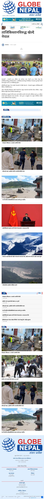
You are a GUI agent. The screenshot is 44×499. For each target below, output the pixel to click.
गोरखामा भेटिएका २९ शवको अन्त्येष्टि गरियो (11, 143)
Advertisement (11, 496)
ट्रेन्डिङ (3, 327)
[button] (41, 24)
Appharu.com (33, 497)
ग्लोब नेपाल (7, 44)
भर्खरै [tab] (4, 293)
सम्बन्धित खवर (5, 117)
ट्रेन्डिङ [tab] (39, 293)
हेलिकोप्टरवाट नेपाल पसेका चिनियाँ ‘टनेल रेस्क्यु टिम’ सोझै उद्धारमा (16, 320)
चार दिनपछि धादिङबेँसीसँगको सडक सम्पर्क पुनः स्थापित (13, 200)
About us (3, 497)
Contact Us (18, 497)
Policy (15, 496)
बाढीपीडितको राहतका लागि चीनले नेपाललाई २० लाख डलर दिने (15, 228)
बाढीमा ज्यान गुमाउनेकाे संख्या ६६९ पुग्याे (10, 301)
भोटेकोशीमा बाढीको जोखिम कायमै (9, 285)
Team (7, 496)
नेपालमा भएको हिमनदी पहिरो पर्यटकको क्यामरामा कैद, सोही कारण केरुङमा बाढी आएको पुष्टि (21, 256)
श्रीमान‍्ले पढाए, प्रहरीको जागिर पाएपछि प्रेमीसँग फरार (13, 171)
